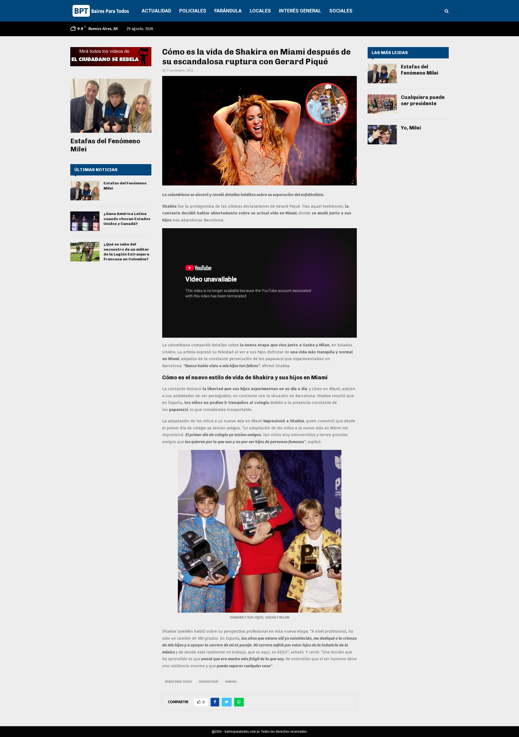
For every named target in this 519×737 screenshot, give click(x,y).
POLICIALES (192, 11)
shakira (231, 681)
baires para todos (178, 681)
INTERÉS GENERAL (300, 11)
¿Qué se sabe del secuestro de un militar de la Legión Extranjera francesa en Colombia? (126, 251)
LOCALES (260, 11)
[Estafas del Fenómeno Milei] (110, 106)
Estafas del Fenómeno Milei (419, 70)
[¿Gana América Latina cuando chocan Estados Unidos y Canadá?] (84, 221)
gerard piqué (208, 681)
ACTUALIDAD (156, 11)
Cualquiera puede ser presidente (423, 100)
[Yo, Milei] (382, 134)
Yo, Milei (411, 128)
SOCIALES (340, 11)
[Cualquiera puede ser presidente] (382, 104)
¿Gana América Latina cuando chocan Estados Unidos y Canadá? (127, 218)
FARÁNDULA (228, 11)
